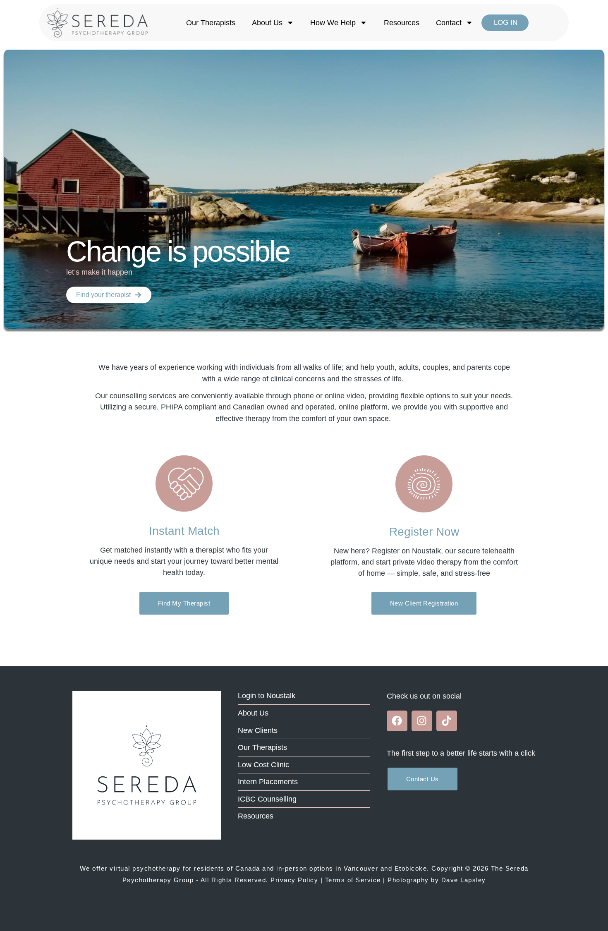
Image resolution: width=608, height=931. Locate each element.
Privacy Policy (294, 879)
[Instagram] (422, 721)
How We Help (333, 23)
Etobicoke (411, 868)
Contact (449, 23)
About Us (267, 23)
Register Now (424, 531)
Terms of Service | (355, 879)
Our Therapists (210, 23)
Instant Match (184, 531)
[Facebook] (397, 721)
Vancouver (361, 868)
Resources (401, 23)
